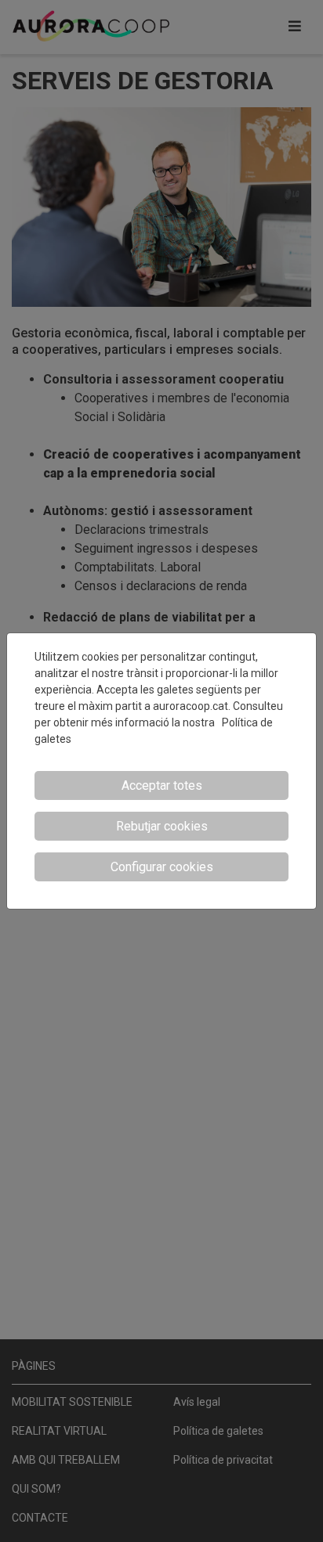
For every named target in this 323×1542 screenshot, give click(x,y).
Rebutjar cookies (162, 826)
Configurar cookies (162, 866)
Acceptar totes (162, 785)
